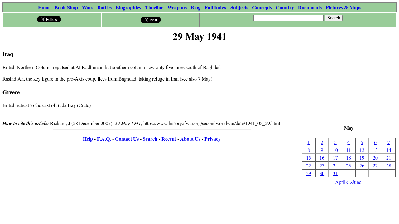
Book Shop (66, 7)
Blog (195, 7)
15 (308, 157)
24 (335, 165)
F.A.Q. (104, 138)
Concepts (262, 7)
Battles (104, 7)
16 (322, 157)
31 (335, 173)
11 (348, 150)
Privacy (212, 138)
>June (355, 182)
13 (375, 150)
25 (348, 165)
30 (322, 173)
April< (341, 182)
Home (44, 7)
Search (150, 138)
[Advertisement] (349, 84)
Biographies (128, 7)
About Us (190, 138)
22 (308, 165)
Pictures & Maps (343, 7)
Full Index (216, 7)
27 (375, 165)
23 (322, 165)
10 (335, 150)
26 (361, 165)
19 (361, 157)
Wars (87, 7)
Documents (310, 7)
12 (361, 150)
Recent (168, 138)
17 (335, 157)
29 (308, 173)
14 (388, 150)
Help (88, 138)
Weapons (177, 7)
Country (285, 7)
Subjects (239, 7)
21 (388, 157)
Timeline (154, 7)
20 (375, 157)
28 (388, 165)
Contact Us (127, 138)
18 (348, 157)
